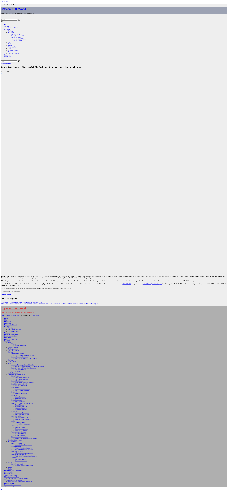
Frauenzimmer (15, 387)
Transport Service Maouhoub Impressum (26, 358)
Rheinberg (11, 32)
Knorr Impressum (20, 401)
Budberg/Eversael (16, 37)
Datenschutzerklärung (10, 325)
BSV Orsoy (7, 321)
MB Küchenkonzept (17, 451)
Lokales (8, 63)
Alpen (9, 42)
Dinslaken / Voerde (13, 53)
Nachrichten (7, 56)
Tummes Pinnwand (20, 435)
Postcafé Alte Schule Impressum (24, 465)
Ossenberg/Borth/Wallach (18, 39)
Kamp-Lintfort (12, 47)
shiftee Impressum (20, 422)
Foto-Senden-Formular (14, 329)
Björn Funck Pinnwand (21, 379)
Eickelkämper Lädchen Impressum (24, 355)
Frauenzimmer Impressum (22, 389)
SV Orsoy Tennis (9, 473)
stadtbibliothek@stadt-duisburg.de (152, 284)
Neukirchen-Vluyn (13, 50)
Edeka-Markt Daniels (17, 381)
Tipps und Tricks (9, 486)
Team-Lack (14, 425)
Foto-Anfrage (11, 328)
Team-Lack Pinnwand (21, 430)
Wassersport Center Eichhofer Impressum (26, 438)
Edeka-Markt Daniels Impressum (24, 382)
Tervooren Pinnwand (21, 461)
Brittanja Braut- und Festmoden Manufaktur (23, 368)
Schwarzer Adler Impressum (23, 419)
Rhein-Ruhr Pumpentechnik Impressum (26, 456)
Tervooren (14, 457)
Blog (5, 320)
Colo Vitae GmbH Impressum (23, 445)
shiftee (13, 421)
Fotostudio (7, 55)
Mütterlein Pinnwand (21, 409)
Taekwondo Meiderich (10, 475)
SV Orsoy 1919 (8, 472)
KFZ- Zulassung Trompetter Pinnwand (22, 449)
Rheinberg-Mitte (16, 34)
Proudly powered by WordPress (10, 315)
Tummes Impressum (20, 433)
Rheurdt (10, 52)
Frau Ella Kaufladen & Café (19, 384)
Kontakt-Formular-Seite (11, 334)
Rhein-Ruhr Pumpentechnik (19, 454)
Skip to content (5, 1)
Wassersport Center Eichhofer (19, 437)
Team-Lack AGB (20, 427)
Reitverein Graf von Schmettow (13, 470)
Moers (9, 48)
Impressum (7, 333)
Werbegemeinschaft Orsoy (11, 477)
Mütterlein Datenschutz (21, 406)
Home (6, 318)
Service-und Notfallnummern (16, 28)
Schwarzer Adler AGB (21, 417)
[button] (1, 18)
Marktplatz (7, 29)
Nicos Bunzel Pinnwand (22, 414)
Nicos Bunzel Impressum (22, 413)
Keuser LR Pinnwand (21, 398)
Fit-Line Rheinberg (16, 446)
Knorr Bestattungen (16, 400)
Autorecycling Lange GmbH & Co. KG (22, 365)
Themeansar (36, 315)
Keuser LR (14, 395)
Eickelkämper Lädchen (17, 353)
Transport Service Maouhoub (19, 357)
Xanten (10, 44)
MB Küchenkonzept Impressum (24, 453)
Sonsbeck (10, 45)
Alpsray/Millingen (16, 40)
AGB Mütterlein (19, 405)
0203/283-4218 (126, 284)
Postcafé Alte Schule (17, 464)
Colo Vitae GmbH (16, 443)
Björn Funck (15, 376)
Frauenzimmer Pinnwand (22, 390)
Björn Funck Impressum (22, 377)
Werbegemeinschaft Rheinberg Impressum (20, 481)
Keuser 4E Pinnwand (21, 393)
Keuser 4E (14, 392)
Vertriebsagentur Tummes (18, 432)
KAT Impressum (16, 371)
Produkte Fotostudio (13, 331)
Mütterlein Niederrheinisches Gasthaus (22, 403)
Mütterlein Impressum (21, 408)
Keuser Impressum (20, 397)
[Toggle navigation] (2, 21)
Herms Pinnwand (9, 483)
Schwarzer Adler (16, 416)
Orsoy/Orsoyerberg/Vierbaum (19, 36)
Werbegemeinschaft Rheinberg (13, 480)
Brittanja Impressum (20, 369)
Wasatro (13, 344)
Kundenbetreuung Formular (12, 339)
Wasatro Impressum (20, 345)
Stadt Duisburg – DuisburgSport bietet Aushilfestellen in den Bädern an (21, 302)
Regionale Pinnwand (13, 8)
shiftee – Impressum (24, 424)
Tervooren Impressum (21, 459)
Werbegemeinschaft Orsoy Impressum (18, 478)
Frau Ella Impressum (21, 385)
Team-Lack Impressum (21, 429)
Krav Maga (7, 337)
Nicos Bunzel (15, 411)
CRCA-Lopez (8, 323)
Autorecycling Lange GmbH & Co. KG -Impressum (29, 366)
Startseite (6, 26)
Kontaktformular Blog (10, 336)
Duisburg (10, 31)
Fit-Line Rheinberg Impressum (23, 448)
